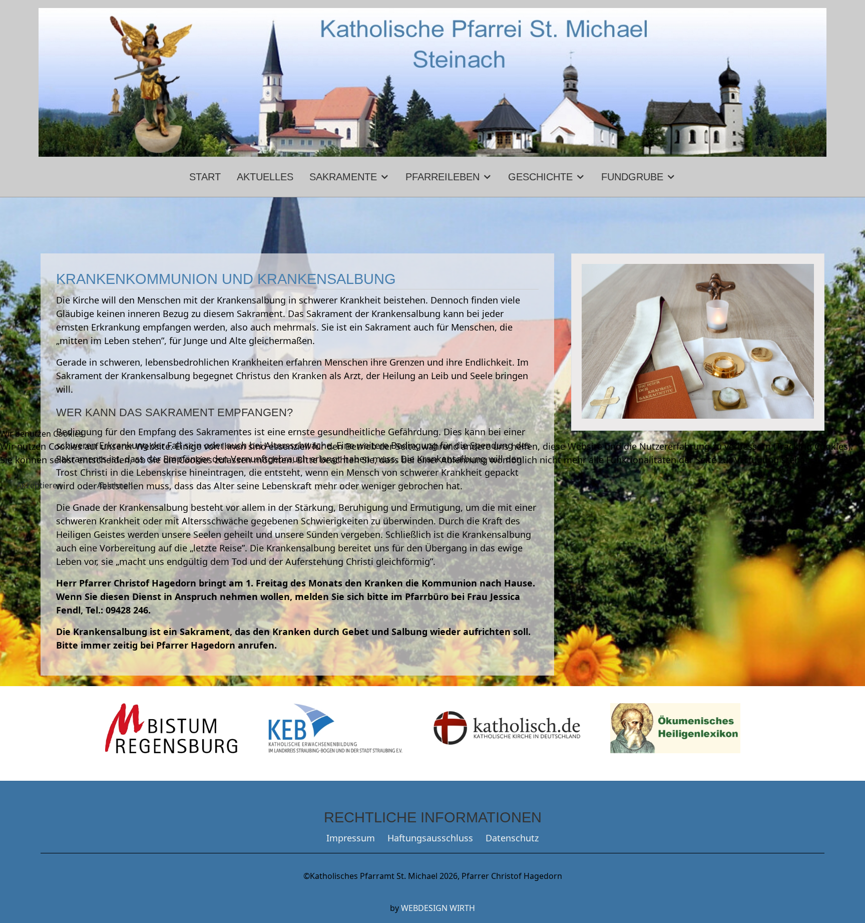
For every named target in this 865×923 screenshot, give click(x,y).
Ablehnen (115, 485)
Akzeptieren (39, 485)
